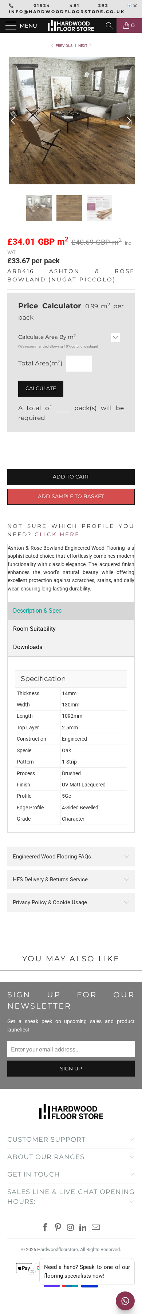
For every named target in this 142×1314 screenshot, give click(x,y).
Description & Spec (37, 610)
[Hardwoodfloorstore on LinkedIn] (83, 1228)
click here (57, 534)
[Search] (110, 25)
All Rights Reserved (100, 1249)
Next (83, 46)
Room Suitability (34, 628)
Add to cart (71, 476)
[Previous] (14, 120)
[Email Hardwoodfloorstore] (96, 1228)
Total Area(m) (40, 363)
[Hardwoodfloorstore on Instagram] (70, 1228)
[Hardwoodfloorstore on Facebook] (45, 1228)
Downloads (27, 647)
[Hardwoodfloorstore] (71, 25)
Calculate (40, 388)
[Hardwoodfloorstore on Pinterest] (57, 1228)
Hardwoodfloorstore (57, 1249)
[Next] (128, 120)
